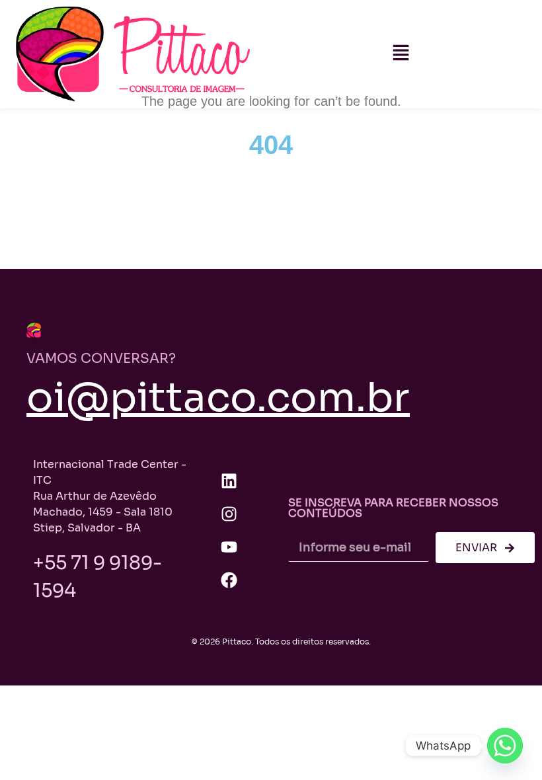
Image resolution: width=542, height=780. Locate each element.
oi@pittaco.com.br (218, 397)
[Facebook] (228, 580)
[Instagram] (228, 514)
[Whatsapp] (505, 745)
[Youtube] (228, 547)
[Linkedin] (228, 481)
